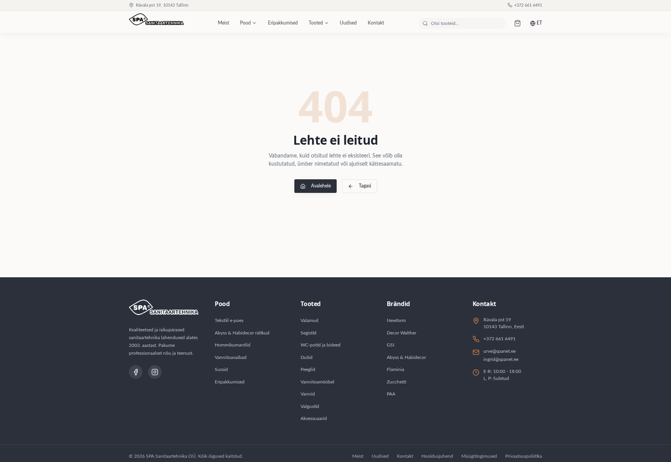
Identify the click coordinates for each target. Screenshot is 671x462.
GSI (390, 345)
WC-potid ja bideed (321, 345)
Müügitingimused (479, 456)
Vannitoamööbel (317, 382)
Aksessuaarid (314, 418)
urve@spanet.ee (499, 351)
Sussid (221, 369)
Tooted (316, 23)
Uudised (348, 23)
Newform (396, 320)
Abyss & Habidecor (406, 357)
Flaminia (395, 369)
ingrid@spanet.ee (500, 359)
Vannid (308, 394)
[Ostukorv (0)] (518, 23)
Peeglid (308, 369)
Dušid (307, 357)
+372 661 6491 (528, 5)
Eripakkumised (283, 23)
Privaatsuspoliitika (523, 456)
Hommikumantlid (232, 345)
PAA (391, 394)
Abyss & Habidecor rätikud (242, 333)
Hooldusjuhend (437, 456)
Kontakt (376, 23)
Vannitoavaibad (231, 357)
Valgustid (310, 406)
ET (539, 23)
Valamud (309, 320)
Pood (245, 23)
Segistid (308, 333)
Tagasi (365, 186)
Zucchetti (396, 382)
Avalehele (321, 186)
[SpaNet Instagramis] (155, 372)
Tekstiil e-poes (229, 320)
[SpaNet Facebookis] (136, 372)
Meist (223, 23)
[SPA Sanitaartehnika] (156, 23)
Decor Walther (401, 333)
